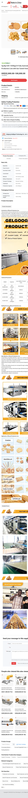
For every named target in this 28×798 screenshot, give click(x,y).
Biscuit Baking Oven (15, 781)
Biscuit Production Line (8, 767)
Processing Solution (5, 747)
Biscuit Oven (5, 781)
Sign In (3, 149)
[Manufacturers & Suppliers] (14, 2)
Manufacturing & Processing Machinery (13, 10)
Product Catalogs (22, 744)
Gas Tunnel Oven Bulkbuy (8, 784)
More (2, 787)
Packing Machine (5, 750)
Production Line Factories (8, 774)
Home (2, 10)
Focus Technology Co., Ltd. (18, 792)
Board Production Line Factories (10, 777)
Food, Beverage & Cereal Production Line (12, 763)
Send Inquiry (14, 80)
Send (14, 663)
